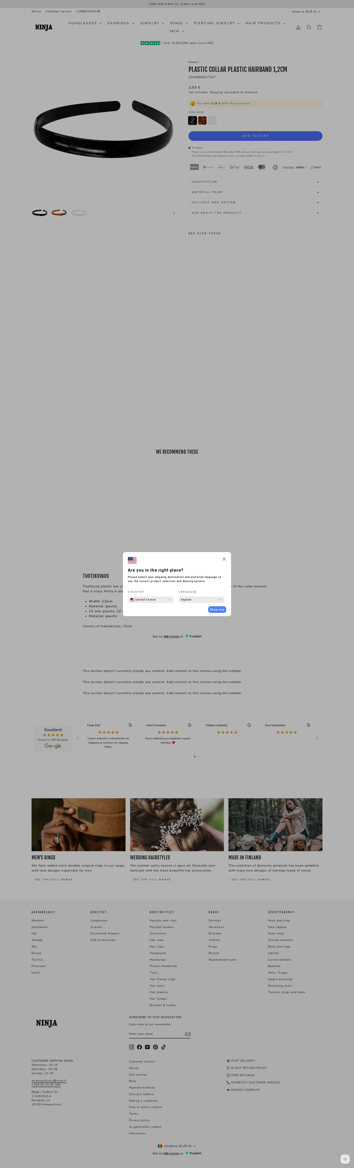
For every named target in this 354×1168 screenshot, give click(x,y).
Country (136, 591)
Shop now (217, 609)
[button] (224, 560)
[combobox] (143, 600)
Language (188, 591)
